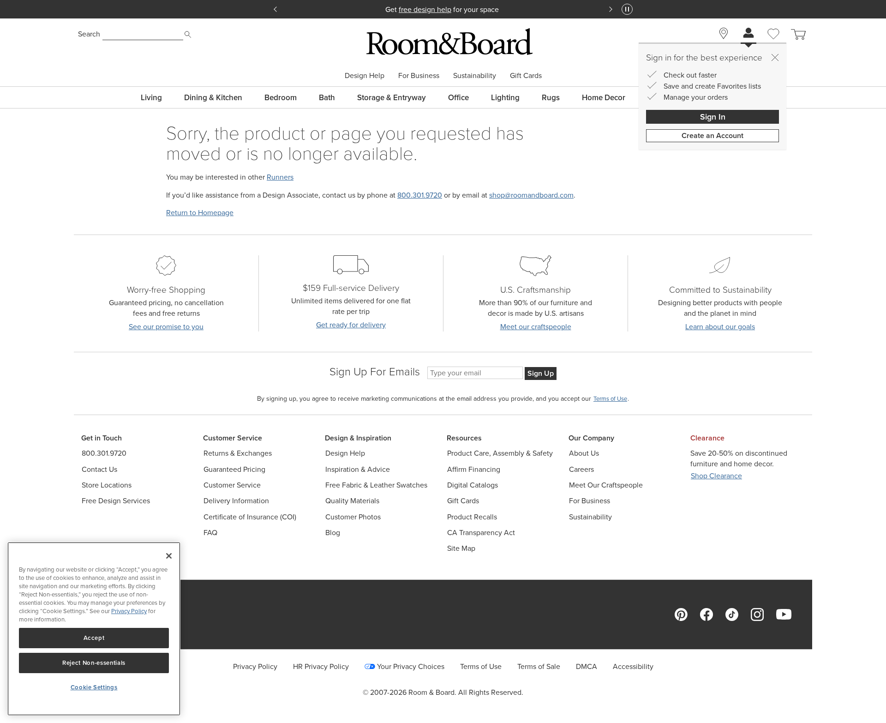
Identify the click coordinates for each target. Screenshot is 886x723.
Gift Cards (526, 75)
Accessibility (633, 666)
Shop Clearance (716, 476)
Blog (332, 532)
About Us (584, 453)
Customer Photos (353, 517)
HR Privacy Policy (321, 666)
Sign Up (540, 373)
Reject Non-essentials (94, 662)
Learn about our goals (720, 326)
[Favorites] (773, 44)
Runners (280, 177)
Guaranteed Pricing (234, 469)
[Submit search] (187, 34)
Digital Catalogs (472, 485)
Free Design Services (116, 501)
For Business (418, 75)
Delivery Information (236, 501)
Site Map (461, 548)
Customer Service (232, 485)
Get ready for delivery (351, 325)
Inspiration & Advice (357, 469)
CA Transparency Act (481, 532)
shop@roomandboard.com (531, 195)
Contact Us (99, 469)
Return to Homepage (199, 212)
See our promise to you (166, 326)
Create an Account (712, 135)
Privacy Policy (255, 666)
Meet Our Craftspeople (606, 485)
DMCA (586, 666)
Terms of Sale (538, 666)
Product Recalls (472, 517)
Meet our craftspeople (535, 326)
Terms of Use (481, 666)
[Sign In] (748, 34)
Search (89, 34)
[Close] (775, 57)
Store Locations (107, 485)
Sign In (712, 116)
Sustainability (474, 75)
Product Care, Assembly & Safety (500, 453)
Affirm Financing (473, 469)
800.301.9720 (419, 195)
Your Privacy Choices (410, 666)
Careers (581, 469)
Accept (94, 637)
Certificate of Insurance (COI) (250, 517)
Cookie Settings (94, 687)
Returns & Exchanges (238, 453)
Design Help (364, 75)
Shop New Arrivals (449, 9)
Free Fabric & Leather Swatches (376, 485)
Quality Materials (352, 501)
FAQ (210, 532)
